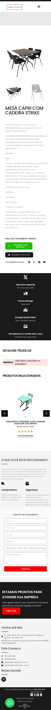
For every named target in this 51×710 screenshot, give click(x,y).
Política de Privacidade (25, 698)
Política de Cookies (25, 701)
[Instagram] (3, 679)
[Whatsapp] (10, 703)
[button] (39, 6)
